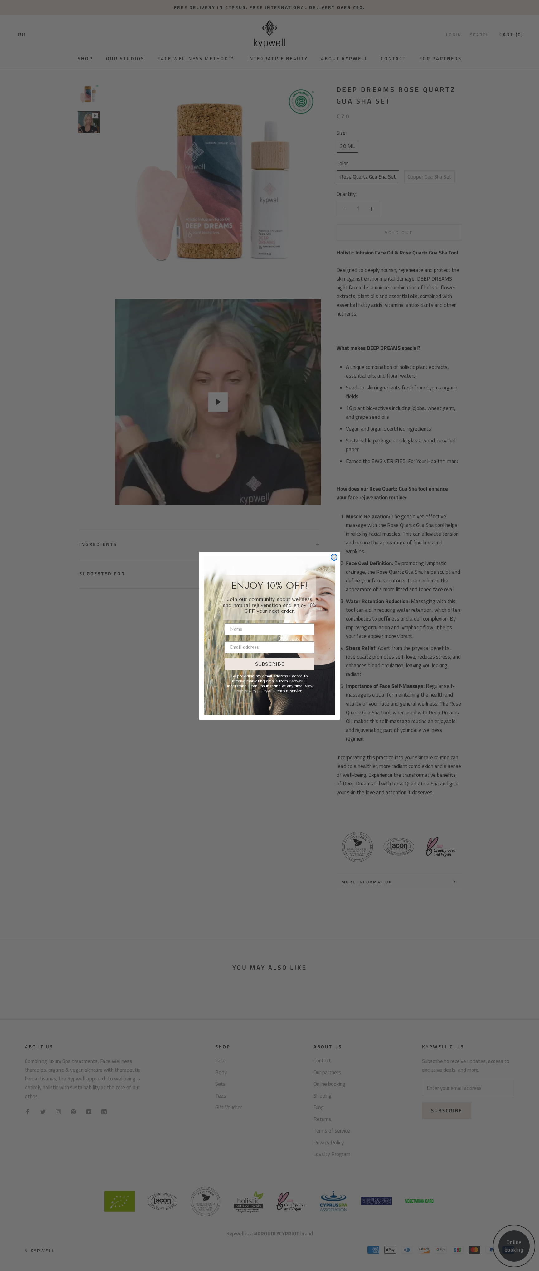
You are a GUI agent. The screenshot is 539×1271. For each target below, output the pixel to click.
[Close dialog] (334, 557)
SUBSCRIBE (269, 664)
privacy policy (256, 691)
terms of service (289, 691)
